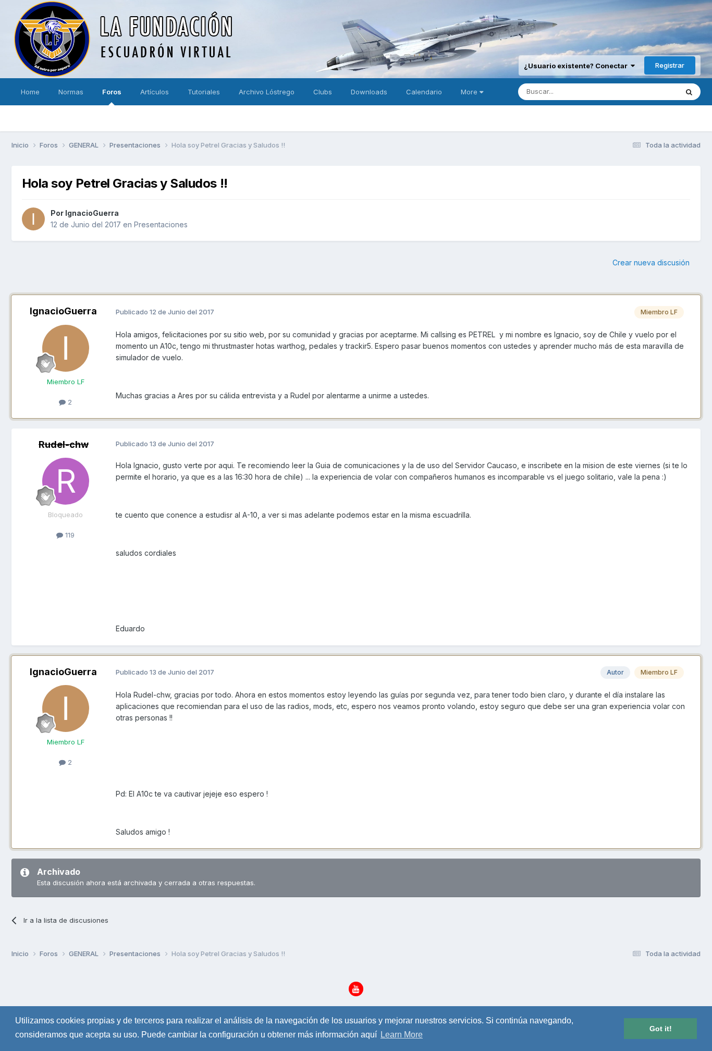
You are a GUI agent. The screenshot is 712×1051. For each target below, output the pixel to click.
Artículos (154, 92)
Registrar (669, 65)
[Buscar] (689, 91)
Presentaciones (161, 224)
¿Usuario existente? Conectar (577, 66)
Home (30, 92)
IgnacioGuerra (92, 213)
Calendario (424, 92)
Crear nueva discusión (651, 262)
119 (69, 535)
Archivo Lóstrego (266, 92)
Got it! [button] (660, 1028)
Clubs (322, 92)
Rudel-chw (64, 444)
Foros (111, 92)
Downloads (369, 92)
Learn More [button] (401, 1034)
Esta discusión (641, 91)
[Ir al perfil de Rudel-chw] (65, 481)
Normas (70, 92)
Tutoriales (204, 92)
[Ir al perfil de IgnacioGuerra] (33, 218)
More (469, 92)
